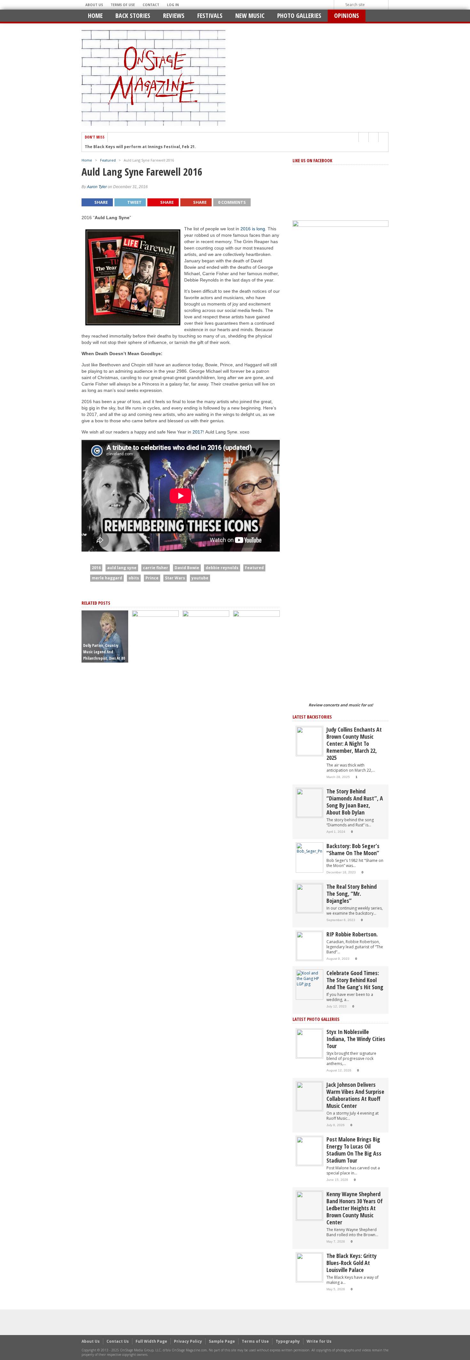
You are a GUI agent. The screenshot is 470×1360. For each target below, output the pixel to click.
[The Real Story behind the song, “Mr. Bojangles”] (309, 898)
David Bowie (187, 567)
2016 (96, 567)
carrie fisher (155, 567)
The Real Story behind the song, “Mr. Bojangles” (351, 893)
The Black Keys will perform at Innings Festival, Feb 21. (140, 147)
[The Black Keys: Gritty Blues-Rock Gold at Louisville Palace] (309, 1267)
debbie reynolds (222, 567)
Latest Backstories (312, 717)
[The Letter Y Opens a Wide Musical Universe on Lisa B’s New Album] (206, 849)
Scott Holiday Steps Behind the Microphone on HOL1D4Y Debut (255, 652)
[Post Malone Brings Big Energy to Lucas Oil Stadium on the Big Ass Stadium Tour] (309, 1150)
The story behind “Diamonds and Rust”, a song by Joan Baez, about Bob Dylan (354, 802)
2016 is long (252, 228)
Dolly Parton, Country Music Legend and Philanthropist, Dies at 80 (104, 652)
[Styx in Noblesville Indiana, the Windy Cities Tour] (309, 1043)
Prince (152, 578)
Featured (108, 160)
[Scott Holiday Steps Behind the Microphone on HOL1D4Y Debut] (256, 849)
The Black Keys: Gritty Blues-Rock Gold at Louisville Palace (351, 1262)
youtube (200, 578)
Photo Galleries (299, 15)
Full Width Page (151, 1341)
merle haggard (107, 578)
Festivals (210, 15)
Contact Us (117, 1341)
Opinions (346, 15)
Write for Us (319, 1341)
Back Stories (132, 15)
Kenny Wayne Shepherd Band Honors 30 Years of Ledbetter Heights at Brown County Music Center (354, 1208)
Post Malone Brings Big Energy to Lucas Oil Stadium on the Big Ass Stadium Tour (353, 1150)
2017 (197, 431)
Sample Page (222, 1341)
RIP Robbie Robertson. (352, 934)
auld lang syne (122, 567)
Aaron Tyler (97, 187)
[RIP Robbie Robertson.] (309, 945)
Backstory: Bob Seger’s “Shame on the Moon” (353, 849)
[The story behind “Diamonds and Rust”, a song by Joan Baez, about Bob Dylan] (309, 802)
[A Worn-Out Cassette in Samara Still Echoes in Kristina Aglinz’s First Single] (155, 849)
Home (95, 15)
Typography (288, 1341)
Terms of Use (123, 5)
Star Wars (175, 578)
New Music (249, 15)
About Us (94, 5)
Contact (151, 5)
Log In (173, 5)
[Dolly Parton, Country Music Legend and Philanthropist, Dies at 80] (105, 636)
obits (134, 578)
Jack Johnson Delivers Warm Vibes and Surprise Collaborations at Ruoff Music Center (355, 1095)
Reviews (173, 15)
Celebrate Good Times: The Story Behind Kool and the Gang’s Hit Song (354, 979)
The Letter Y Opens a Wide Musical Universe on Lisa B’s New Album (205, 652)
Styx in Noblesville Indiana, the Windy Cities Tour (355, 1038)
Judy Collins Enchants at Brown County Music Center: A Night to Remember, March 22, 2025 (354, 743)
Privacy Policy (188, 1341)
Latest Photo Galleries (316, 1019)
